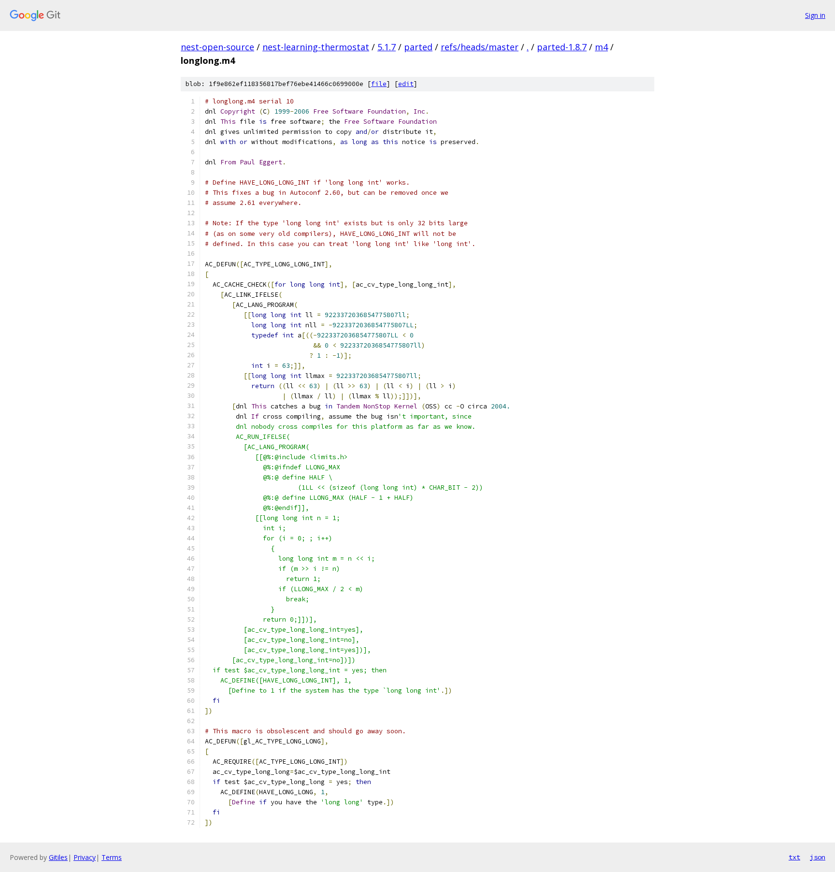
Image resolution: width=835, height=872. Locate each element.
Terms (111, 857)
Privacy (84, 857)
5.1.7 (386, 47)
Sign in (815, 15)
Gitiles (58, 857)
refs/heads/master (479, 47)
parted (418, 47)
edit (406, 84)
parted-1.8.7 (562, 47)
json (817, 857)
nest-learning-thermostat (315, 47)
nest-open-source (217, 47)
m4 (601, 47)
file (379, 84)
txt (794, 857)
